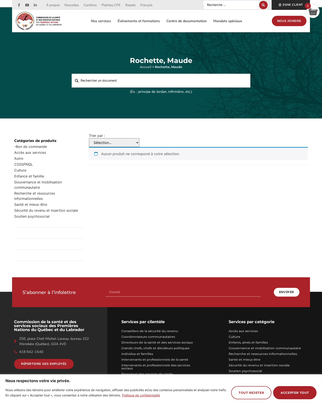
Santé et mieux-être (30, 204)
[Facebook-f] (19, 5)
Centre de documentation (186, 21)
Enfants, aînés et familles (248, 342)
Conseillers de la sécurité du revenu (149, 331)
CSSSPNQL (23, 164)
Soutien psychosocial (32, 216)
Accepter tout (295, 393)
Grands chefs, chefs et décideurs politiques (155, 348)
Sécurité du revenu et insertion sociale (46, 210)
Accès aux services (30, 152)
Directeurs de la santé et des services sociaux (157, 342)
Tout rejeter (251, 393)
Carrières (90, 5)
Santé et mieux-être (244, 360)
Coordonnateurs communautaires (148, 337)
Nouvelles (71, 5)
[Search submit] (263, 5)
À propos (53, 5)
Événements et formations (139, 21)
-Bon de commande (30, 146)
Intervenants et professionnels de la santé (154, 360)
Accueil (145, 67)
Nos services (101, 21)
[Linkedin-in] (35, 5)
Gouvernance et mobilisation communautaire (38, 185)
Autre (18, 158)
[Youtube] (27, 5)
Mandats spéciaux (227, 21)
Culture (20, 170)
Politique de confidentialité (141, 395)
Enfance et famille (29, 176)
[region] (161, 388)
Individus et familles (137, 354)
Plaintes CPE (110, 5)
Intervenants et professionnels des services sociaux (155, 366)
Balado (130, 5)
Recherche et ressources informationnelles (34, 196)
